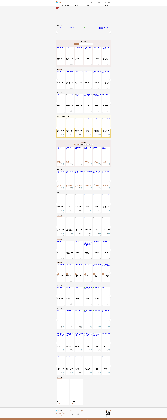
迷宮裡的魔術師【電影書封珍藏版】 (69, 131)
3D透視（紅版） (60, 206)
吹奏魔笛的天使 (60, 82)
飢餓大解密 (59, 252)
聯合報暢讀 (73, 401)
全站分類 (61, 5)
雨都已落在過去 (106, 105)
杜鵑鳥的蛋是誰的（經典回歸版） (97, 131)
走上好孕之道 (105, 252)
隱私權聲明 (71, 414)
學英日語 (81, 144)
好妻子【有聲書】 (69, 275)
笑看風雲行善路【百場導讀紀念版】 (106, 59)
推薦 (57, 5)
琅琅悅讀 (106, 5)
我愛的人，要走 (87, 275)
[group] (83, 16)
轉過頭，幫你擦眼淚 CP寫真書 (69, 369)
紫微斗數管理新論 (78, 321)
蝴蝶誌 (104, 298)
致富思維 (58, 105)
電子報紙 (77, 5)
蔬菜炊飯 (58, 321)
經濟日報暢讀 (59, 401)
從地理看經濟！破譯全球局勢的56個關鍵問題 (97, 107)
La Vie (67, 183)
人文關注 (90, 44)
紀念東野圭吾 (99, 7)
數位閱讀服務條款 (72, 413)
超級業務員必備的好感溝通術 (88, 230)
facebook (83, 411)
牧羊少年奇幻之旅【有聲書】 (60, 276)
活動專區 (87, 5)
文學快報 (85, 44)
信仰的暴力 (87, 206)
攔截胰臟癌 (77, 252)
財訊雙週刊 (96, 159)
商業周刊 (58, 159)
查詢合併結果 (109, 7)
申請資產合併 (104, 7)
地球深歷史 (68, 298)
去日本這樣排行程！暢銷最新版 (106, 83)
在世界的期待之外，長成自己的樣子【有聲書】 (106, 276)
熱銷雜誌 (76, 144)
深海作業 (68, 206)
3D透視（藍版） (78, 206)
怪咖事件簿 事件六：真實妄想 (106, 207)
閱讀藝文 (90, 144)
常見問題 (78, 413)
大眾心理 (81, 44)
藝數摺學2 (77, 298)
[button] (57, 32)
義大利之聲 (87, 82)
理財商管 (76, 44)
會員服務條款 (71, 411)
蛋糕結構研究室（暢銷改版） (87, 322)
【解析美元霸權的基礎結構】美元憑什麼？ (88, 107)
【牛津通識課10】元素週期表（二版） (88, 300)
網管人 (58, 183)
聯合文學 (77, 183)
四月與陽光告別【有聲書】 (97, 276)
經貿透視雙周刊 (78, 159)
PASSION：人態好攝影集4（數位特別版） (88, 369)
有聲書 (82, 5)
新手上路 (78, 411)
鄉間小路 (104, 183)
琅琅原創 (110, 5)
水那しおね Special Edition (97, 369)
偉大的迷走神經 (97, 298)
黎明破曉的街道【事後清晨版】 (87, 131)
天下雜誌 (104, 159)
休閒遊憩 (85, 144)
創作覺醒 (95, 229)
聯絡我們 (78, 414)
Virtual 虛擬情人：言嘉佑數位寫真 (106, 369)
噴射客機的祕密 (60, 298)
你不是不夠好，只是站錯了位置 (78, 106)
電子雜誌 (71, 5)
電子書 (66, 5)
